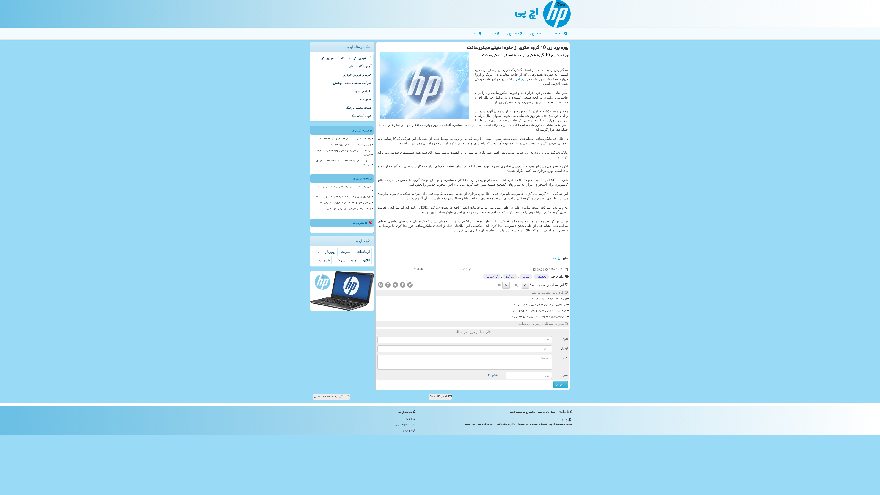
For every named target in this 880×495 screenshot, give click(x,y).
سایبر (525, 276)
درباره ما (410, 418)
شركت (510, 276)
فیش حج (365, 99)
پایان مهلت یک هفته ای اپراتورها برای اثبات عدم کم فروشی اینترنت (344, 188)
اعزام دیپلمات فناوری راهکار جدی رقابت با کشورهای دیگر (540, 310)
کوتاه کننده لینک (361, 116)
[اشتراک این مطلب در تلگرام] (410, 284)
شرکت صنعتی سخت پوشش (352, 83)
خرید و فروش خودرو (357, 74)
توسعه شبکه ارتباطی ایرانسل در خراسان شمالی (349, 208)
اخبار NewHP (439, 396)
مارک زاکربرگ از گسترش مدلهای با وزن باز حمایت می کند (540, 304)
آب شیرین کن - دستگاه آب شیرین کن (346, 58)
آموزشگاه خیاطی (359, 66)
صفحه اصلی (558, 33)
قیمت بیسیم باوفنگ (358, 107)
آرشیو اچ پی (409, 430)
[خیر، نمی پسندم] (506, 285)
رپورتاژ (330, 251)
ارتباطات (363, 251)
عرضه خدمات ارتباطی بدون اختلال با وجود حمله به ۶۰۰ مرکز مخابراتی (344, 152)
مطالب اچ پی (535, 33)
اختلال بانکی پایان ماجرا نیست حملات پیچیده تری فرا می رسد (539, 316)
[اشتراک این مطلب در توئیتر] (395, 284)
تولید (353, 260)
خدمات (324, 260)
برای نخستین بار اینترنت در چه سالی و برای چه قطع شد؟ (345, 138)
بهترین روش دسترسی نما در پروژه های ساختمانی (349, 144)
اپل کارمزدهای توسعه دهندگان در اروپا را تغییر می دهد (346, 202)
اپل (318, 251)
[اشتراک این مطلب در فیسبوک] (402, 284)
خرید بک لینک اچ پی (405, 424)
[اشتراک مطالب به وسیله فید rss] (380, 284)
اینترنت (492, 33)
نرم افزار (519, 79)
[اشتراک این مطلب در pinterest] (388, 284)
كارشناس (491, 276)
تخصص (541, 276)
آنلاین (366, 260)
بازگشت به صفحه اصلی (330, 396)
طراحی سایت (362, 91)
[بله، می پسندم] (525, 285)
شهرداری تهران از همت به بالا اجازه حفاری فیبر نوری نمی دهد (343, 196)
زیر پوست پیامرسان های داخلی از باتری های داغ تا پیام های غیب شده (344, 162)
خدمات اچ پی (513, 33)
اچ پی (527, 11)
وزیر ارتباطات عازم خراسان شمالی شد (549, 298)
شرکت (475, 33)
